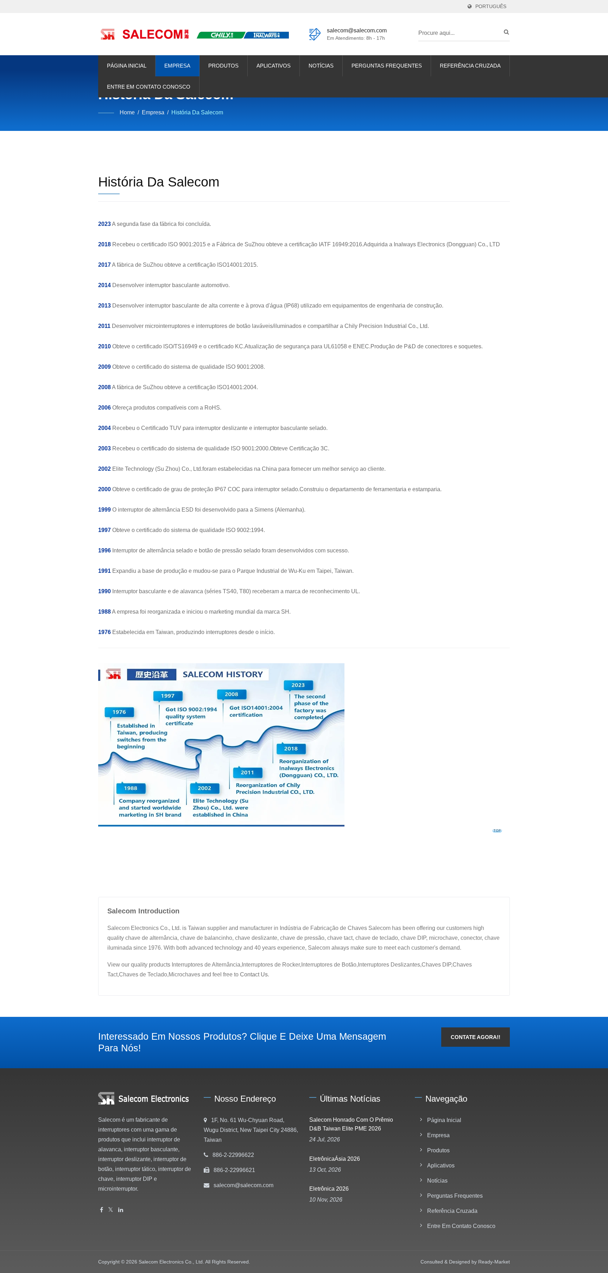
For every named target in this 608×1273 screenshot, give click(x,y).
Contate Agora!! (475, 1037)
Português (490, 6)
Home (127, 112)
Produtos (223, 66)
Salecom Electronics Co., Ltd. (171, 1262)
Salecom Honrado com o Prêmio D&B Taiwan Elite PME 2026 (351, 1124)
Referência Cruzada (470, 66)
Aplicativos (273, 66)
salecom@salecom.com (357, 30)
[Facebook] (101, 1210)
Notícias (321, 66)
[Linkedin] (120, 1210)
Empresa (177, 66)
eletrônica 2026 (329, 1189)
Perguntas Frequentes (387, 66)
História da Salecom (197, 112)
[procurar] (504, 32)
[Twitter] (110, 1210)
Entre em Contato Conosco (148, 87)
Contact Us (254, 974)
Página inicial (126, 66)
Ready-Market (494, 1262)
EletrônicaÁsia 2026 (334, 1159)
